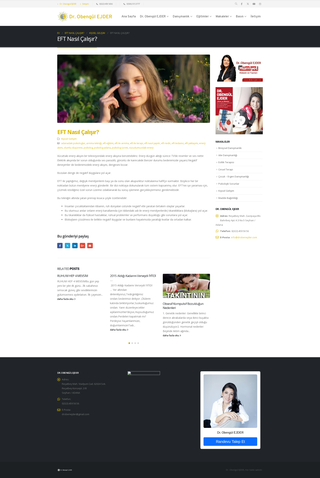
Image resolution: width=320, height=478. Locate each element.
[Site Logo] (85, 16)
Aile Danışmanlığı (227, 155)
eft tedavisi (178, 143)
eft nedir (166, 143)
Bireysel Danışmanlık (230, 148)
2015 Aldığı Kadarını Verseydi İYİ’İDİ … (133, 278)
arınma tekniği (94, 143)
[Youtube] (253, 3)
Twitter (67, 245)
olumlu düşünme (73, 147)
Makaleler (222, 16)
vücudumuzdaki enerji (141, 147)
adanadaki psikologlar (73, 143)
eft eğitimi (108, 143)
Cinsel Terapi (225, 169)
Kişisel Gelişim (69, 138)
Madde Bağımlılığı (228, 198)
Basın (240, 16)
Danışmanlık (181, 16)
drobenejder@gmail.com (75, 414)
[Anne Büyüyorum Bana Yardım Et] (239, 110)
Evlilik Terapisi (226, 162)
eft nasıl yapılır (152, 143)
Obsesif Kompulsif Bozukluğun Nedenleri (183, 306)
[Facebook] (241, 3)
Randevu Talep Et (230, 442)
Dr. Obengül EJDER (67, 3)
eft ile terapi (136, 143)
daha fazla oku (65, 299)
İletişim (85, 3)
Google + (82, 245)
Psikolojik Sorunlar (228, 183)
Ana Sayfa (128, 16)
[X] (247, 3)
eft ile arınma (122, 143)
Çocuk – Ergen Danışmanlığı (233, 176)
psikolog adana (102, 147)
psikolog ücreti (120, 147)
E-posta (90, 245)
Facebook (60, 245)
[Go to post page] (186, 286)
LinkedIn (75, 245)
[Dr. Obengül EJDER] (230, 401)
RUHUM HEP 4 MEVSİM (72, 276)
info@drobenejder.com (244, 237)
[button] (236, 4)
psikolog (88, 147)
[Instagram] (260, 3)
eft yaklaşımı (191, 143)
